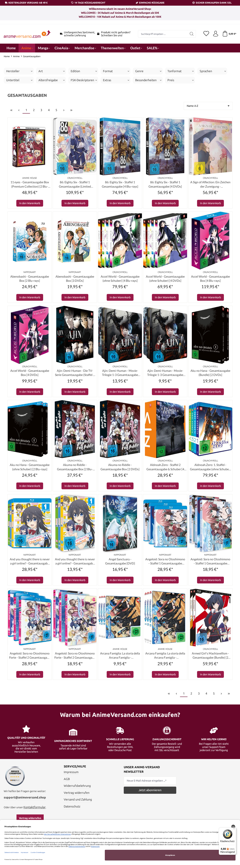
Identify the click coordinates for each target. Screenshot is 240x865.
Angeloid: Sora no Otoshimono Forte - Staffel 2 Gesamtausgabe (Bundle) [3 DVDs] (74, 655)
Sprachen (206, 71)
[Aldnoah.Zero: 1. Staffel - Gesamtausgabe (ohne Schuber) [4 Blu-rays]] (210, 429)
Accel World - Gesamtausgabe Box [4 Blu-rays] (210, 278)
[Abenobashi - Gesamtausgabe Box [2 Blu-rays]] (30, 241)
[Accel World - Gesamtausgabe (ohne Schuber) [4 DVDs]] (165, 241)
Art (40, 71)
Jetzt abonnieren (150, 790)
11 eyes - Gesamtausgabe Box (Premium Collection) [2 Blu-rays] (29, 184)
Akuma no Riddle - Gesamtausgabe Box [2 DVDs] (120, 467)
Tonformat (174, 71)
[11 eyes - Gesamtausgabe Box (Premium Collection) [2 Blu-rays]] (30, 146)
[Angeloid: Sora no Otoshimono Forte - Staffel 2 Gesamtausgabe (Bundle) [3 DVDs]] (75, 617)
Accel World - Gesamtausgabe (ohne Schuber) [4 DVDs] (165, 278)
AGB (67, 779)
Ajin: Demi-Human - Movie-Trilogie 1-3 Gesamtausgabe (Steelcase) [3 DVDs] (165, 373)
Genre (139, 71)
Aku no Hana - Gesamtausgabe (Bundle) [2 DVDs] (210, 372)
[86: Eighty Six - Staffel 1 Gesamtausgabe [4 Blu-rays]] (120, 146)
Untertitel (12, 80)
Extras (107, 80)
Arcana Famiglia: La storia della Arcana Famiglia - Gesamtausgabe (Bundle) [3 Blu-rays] (120, 655)
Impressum (71, 772)
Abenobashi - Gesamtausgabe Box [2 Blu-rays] (29, 278)
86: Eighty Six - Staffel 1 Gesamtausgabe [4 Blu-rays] (120, 184)
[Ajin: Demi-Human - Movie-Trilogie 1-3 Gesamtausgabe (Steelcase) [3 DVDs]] (165, 335)
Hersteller (13, 71)
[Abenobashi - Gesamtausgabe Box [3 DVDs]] (75, 241)
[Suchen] (192, 34)
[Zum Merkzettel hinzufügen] (48, 121)
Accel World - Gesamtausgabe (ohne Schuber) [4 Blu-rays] (120, 278)
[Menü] (234, 829)
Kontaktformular (34, 807)
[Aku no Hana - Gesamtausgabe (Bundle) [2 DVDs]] (210, 335)
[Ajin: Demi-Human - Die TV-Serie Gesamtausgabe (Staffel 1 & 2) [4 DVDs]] (75, 335)
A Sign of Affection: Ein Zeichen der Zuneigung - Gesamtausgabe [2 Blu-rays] (210, 184)
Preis (170, 80)
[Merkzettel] (206, 34)
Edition (75, 71)
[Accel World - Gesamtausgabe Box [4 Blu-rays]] (210, 241)
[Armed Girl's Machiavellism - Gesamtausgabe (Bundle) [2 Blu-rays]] (210, 617)
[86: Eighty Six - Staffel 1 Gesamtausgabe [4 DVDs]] (165, 146)
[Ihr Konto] (215, 34)
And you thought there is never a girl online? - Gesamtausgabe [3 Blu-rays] (30, 561)
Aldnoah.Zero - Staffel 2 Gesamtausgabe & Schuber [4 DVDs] (165, 467)
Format (108, 71)
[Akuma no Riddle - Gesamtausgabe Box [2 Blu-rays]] (75, 429)
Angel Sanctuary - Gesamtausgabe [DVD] (120, 561)
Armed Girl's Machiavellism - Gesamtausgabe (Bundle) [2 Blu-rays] (210, 655)
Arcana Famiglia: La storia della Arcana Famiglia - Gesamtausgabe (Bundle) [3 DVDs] (165, 655)
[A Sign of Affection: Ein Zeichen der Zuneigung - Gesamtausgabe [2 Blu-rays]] (210, 146)
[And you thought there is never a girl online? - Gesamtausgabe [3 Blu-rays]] (30, 523)
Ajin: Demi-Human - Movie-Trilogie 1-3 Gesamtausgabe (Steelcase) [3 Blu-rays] (120, 373)
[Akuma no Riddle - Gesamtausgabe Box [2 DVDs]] (120, 429)
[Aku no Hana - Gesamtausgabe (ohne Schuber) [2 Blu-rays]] (30, 429)
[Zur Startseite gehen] (27, 34)
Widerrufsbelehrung (77, 785)
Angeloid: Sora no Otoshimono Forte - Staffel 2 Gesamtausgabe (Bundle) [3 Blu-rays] (29, 655)
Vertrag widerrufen (30, 818)
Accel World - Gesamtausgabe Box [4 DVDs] (29, 372)
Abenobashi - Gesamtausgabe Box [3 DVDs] (75, 278)
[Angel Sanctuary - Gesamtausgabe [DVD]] (120, 523)
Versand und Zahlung (78, 799)
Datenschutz (72, 806)
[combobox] (163, 34)
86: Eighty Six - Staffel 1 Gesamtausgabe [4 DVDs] (165, 184)
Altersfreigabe (48, 80)
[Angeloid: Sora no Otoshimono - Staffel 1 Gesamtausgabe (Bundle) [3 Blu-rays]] (165, 523)
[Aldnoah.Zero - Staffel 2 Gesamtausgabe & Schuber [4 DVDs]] (165, 429)
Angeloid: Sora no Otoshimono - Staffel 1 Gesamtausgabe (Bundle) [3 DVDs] (210, 561)
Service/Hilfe (75, 766)
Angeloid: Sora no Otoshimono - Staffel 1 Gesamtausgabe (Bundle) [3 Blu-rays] (165, 561)
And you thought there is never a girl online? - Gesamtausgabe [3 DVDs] (75, 561)
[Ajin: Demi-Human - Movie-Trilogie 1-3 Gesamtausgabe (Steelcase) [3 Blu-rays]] (120, 335)
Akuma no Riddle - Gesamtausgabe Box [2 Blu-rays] (75, 467)
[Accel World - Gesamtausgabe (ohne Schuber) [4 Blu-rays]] (120, 241)
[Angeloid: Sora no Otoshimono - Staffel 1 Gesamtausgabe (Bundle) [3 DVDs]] (210, 523)
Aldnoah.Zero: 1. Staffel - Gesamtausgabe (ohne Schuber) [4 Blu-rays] (210, 467)
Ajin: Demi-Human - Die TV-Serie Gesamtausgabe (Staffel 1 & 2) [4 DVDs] (75, 373)
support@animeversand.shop (25, 797)
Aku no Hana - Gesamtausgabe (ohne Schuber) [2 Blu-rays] (30, 467)
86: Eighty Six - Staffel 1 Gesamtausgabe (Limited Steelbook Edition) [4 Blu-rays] (74, 184)
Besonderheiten (146, 80)
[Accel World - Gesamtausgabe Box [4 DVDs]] (30, 335)
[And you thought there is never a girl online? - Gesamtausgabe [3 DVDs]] (75, 523)
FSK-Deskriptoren (82, 80)
